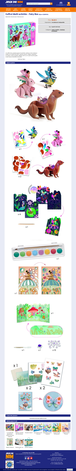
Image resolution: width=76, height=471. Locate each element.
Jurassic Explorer (29, 447)
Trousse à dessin (29, 432)
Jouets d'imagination (39, 9)
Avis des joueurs (14, 16)
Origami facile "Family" (66, 433)
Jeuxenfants (15, 9)
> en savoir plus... (28, 465)
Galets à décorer (10, 447)
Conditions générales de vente (28, 463)
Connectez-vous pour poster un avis (38, 418)
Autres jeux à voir (20, 16)
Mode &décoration (48, 9)
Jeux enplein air (67, 9)
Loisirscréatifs (23, 9)
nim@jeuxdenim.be (58, 463)
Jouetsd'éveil (30, 9)
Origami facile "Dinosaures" (56, 433)
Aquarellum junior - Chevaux (38, 433)
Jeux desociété (8, 9)
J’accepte (70, 469)
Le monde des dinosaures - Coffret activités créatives (10, 434)
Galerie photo (8, 16)
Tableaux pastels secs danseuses (19, 433)
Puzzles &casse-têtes (58, 9)
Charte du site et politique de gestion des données (28, 462)
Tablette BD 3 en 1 (19, 448)
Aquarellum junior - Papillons (47, 433)
